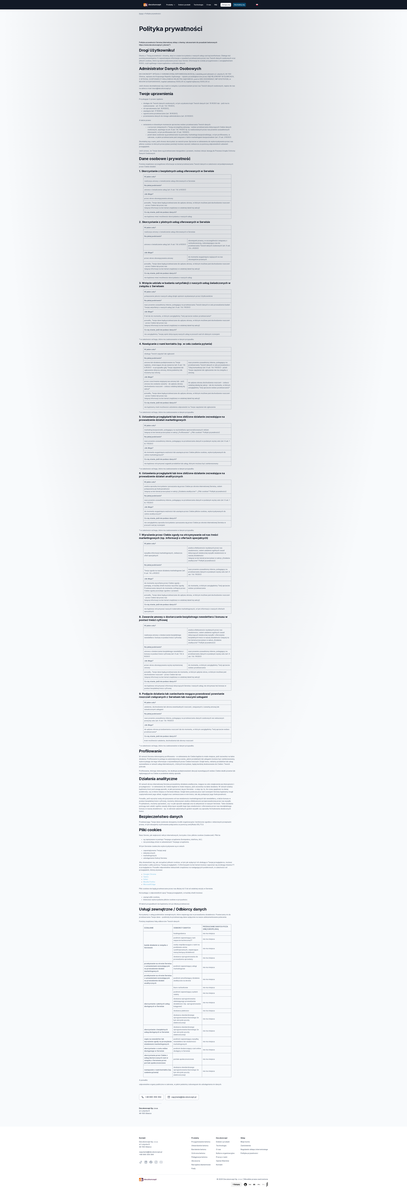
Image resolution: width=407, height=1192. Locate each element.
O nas (209, 5)
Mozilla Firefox (149, 882)
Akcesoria (195, 1161)
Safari (145, 879)
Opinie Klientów (222, 1161)
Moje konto (245, 1142)
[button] (171, 4)
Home (141, 14)
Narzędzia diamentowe (201, 1165)
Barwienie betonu (198, 1149)
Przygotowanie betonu (200, 1142)
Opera (145, 877)
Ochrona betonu (198, 1153)
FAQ (215, 5)
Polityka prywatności (249, 1153)
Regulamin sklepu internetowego (254, 1149)
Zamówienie (246, 1146)
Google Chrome (149, 874)
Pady (193, 1168)
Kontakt (219, 1165)
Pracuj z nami (221, 1157)
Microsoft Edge (149, 884)
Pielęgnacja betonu (199, 1157)
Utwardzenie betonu (199, 1146)
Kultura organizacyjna (225, 1153)
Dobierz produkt (184, 5)
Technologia (198, 5)
